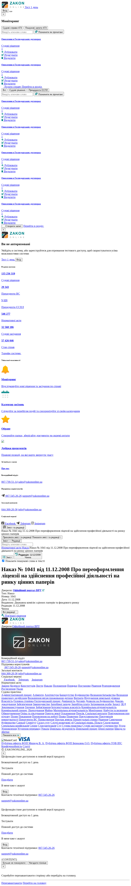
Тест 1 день (31, 7)
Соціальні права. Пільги (88, 722)
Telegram (23, 679)
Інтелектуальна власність (66, 707)
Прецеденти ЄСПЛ (38, 90)
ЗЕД (123, 704)
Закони (5, 685)
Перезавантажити (11, 883)
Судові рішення (17, 90)
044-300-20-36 (9, 509)
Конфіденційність (11, 746)
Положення (59, 685)
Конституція (28, 685)
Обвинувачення (10, 713)
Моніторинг (96, 710)
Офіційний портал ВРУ (26, 626)
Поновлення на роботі (45, 716)
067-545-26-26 (13, 495)
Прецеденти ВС (28, 719)
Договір (80, 701)
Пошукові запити (36, 28)
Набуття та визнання (115, 710)
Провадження (46, 719)
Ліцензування (36, 710)
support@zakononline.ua (35, 495)
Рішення (96, 685)
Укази (19, 688)
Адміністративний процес (16, 695)
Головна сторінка (23, 701)
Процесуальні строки (85, 719)
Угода (122, 725)
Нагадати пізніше (37, 863)
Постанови (84, 685)
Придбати (7, 779)
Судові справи (12, 28)
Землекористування (12, 707)
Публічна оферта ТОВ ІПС (106, 743)
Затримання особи (101, 704)
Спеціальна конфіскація (15, 725)
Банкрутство (67, 695)
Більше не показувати (14, 863)
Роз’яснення (8, 688)
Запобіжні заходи (61, 704)
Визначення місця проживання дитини (50, 698)
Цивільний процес (87, 728)
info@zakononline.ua (29, 509)
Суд (59, 725)
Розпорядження (111, 685)
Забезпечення (24, 704)
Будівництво (82, 695)
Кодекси (15, 685)
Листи (39, 685)
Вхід (5, 10)
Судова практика (72, 725)
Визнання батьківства (103, 695)
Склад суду (43, 722)
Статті (26, 746)
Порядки (72, 685)
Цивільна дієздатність (62, 728)
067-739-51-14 (9, 481)
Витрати (79, 698)
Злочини (30, 707)
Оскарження (68, 713)
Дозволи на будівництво (100, 701)
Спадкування (111, 722)
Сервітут (31, 722)
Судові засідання (92, 725)
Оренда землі (52, 713)
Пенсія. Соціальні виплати (91, 713)
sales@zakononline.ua (30, 481)
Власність (7, 701)
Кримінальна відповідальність (99, 707)
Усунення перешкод (28, 728)
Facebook (9, 679)
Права (62, 716)
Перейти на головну (34, 883)
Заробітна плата (80, 704)
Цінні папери (106, 728)
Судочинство (110, 725)
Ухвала (45, 728)
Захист (116, 704)
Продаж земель (63, 719)
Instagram (36, 679)
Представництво (88, 716)
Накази (48, 685)
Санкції (20, 722)
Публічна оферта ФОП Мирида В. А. (23, 743)
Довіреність (68, 701)
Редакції (16, 541)
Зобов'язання (43, 707)
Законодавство (41, 704)
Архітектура (52, 695)
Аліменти (38, 695)
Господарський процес (47, 701)
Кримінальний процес (14, 710)
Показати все (10, 735)
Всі (4, 90)
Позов (14, 716)
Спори (33, 725)
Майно (49, 710)
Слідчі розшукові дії (62, 722)
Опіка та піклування (32, 713)
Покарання (25, 716)
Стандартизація (47, 725)
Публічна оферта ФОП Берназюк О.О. (67, 743)
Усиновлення (9, 728)
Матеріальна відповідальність (70, 710)
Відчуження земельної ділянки (102, 698)
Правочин (72, 716)
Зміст (5, 541)
